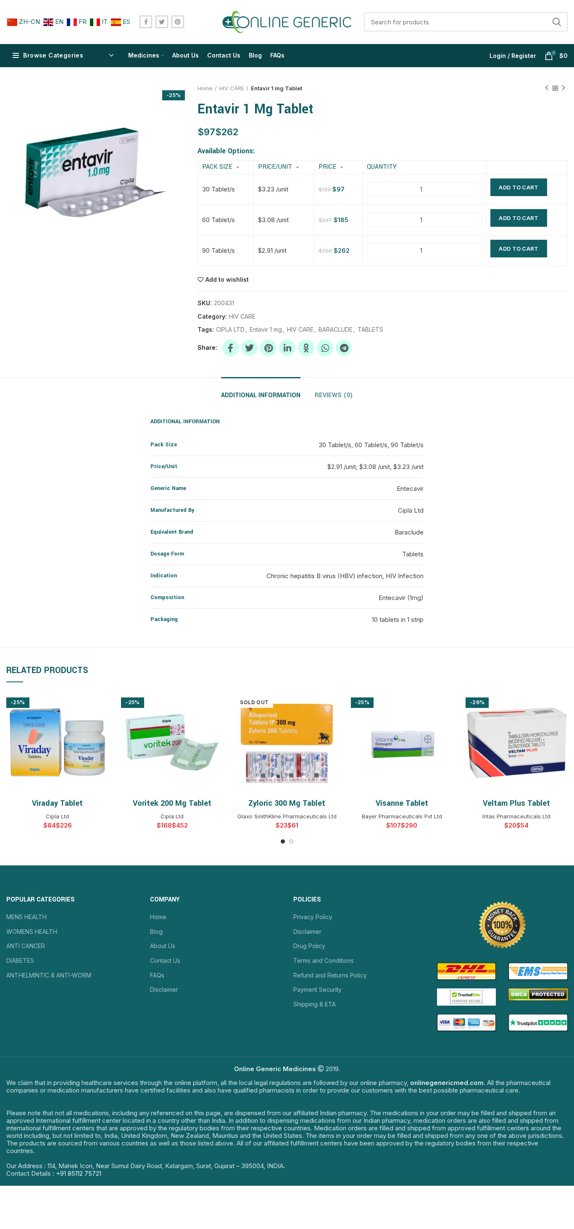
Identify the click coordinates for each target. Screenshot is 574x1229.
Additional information (260, 395)
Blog (156, 931)
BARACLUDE (336, 329)
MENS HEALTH (26, 916)
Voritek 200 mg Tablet (172, 803)
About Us (162, 945)
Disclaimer (164, 989)
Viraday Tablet (57, 803)
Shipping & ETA (314, 1004)
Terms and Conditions (323, 960)
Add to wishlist (227, 280)
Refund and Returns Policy (330, 975)
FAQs (157, 975)
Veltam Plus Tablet (516, 803)
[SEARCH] (556, 21)
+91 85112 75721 (78, 1173)
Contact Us (165, 960)
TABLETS (370, 329)
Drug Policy (309, 945)
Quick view (102, 704)
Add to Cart (518, 187)
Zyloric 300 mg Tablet (286, 803)
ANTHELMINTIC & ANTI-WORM (48, 975)
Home (205, 88)
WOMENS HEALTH (31, 931)
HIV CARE (231, 88)
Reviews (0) (334, 395)
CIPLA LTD (230, 329)
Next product (563, 88)
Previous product (546, 88)
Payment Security (317, 989)
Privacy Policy (312, 916)
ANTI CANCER (25, 945)
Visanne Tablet (402, 803)
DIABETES (20, 960)
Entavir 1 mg (266, 329)
